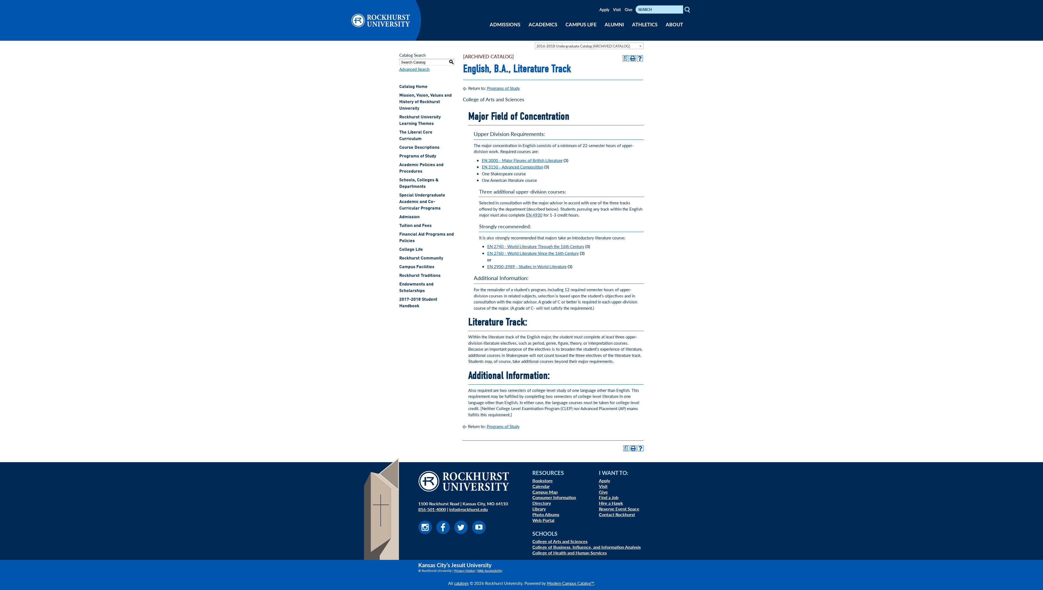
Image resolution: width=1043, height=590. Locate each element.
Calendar (541, 486)
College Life (411, 250)
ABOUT (674, 24)
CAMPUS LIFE (581, 24)
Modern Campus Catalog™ (570, 583)
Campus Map (545, 492)
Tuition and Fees (415, 226)
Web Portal (543, 520)
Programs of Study (417, 156)
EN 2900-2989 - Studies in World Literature (527, 266)
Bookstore (542, 480)
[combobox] (589, 46)
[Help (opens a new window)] (640, 58)
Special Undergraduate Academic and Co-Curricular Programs (422, 202)
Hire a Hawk (611, 503)
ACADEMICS (543, 24)
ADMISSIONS (505, 24)
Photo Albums (545, 514)
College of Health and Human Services (569, 553)
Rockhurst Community (421, 258)
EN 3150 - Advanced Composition (512, 167)
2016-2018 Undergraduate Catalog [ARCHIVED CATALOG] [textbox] (583, 46)
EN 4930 (534, 215)
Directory (541, 503)
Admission (409, 217)
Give (628, 9)
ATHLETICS (645, 24)
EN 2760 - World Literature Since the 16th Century (533, 253)
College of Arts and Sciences (560, 541)
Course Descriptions (419, 147)
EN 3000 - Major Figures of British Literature (522, 160)
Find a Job (608, 497)
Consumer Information (554, 497)
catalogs (461, 583)
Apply (604, 9)
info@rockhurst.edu (468, 509)
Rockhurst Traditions (420, 276)
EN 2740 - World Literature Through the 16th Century (535, 246)
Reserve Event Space (619, 509)
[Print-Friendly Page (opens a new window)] (633, 58)
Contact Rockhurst (617, 514)
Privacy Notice (464, 570)
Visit (617, 9)
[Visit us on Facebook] (443, 532)
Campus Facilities (416, 267)
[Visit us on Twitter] (461, 532)
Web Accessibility (489, 570)
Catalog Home (413, 87)
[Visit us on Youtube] (479, 532)
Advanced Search (414, 69)
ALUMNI (614, 24)
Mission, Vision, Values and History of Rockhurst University (425, 102)
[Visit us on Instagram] (425, 532)
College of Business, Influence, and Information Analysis (586, 547)
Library (539, 509)
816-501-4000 (432, 509)
